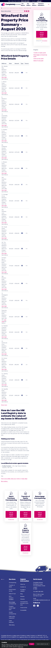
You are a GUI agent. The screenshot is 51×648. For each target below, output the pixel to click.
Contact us (23, 587)
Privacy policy (16, 639)
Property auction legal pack (12, 608)
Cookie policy (45, 639)
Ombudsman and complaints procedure (31, 639)
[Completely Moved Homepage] (11, 4)
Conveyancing (12, 582)
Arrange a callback (22, 590)
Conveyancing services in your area (24, 603)
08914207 (39, 635)
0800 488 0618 (25, 1)
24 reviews (44, 40)
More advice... (4, 481)
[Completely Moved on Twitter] (38, 606)
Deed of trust (12, 593)
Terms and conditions (6, 639)
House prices (23, 607)
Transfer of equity (12, 586)
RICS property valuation (11, 598)
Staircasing (11, 625)
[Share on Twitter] (26, 11)
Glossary (22, 599)
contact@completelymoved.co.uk (41, 600)
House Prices (6, 8)
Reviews (22, 596)
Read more (20, 646)
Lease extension (11, 621)
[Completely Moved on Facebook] (34, 606)
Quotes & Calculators (41, 4)
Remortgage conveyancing (12, 602)
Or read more (11, 519)
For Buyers (23, 4)
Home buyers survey (12, 590)
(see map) (4, 77)
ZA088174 (13, 637)
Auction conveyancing (12, 613)
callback (39, 1)
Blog (21, 593)
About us (22, 584)
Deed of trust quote (38, 60)
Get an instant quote (42, 34)
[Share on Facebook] (25, 11)
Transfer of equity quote (39, 52)
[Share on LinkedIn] (28, 11)
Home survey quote (38, 58)
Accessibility (23, 610)
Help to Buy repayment (12, 617)
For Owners (34, 4)
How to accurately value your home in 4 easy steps (14, 478)
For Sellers (28, 4)
